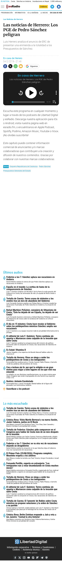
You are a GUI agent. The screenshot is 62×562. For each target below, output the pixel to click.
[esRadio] (13, 6)
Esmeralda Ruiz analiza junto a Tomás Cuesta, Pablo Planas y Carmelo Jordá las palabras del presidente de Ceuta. (31, 360)
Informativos (20, 13)
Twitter (19, 557)
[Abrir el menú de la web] (3, 6)
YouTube (28, 557)
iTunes (46, 557)
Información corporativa (18, 547)
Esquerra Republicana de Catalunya (24, 166)
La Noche (44, 13)
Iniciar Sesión (59, 7)
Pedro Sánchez (45, 166)
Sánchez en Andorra (24, 1)
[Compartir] (5, 66)
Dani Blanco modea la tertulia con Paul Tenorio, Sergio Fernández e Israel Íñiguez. (32, 456)
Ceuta (13, 1)
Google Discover (33, 557)
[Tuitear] (10, 66)
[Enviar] (16, 66)
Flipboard (37, 557)
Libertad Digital (31, 541)
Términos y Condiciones (43, 547)
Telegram (42, 557)
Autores (45, 549)
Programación (7, 13)
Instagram (24, 557)
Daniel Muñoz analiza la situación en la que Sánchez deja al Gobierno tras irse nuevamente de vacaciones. (32, 446)
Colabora (43, 6)
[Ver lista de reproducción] (54, 102)
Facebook (15, 557)
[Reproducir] (31, 92)
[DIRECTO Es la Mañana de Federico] (52, 7)
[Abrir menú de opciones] (56, 93)
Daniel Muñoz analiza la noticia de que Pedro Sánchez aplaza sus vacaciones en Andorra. (30, 280)
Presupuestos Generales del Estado (17, 171)
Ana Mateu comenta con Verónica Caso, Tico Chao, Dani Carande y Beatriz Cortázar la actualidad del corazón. (32, 423)
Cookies (16, 549)
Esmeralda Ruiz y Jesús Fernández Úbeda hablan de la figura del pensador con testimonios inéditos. (29, 383)
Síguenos (34, 66)
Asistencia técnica (31, 549)
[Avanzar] (41, 92)
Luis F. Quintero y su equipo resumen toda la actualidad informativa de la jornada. (32, 328)
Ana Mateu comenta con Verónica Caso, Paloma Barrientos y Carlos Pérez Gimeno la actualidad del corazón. (31, 518)
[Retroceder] (20, 92)
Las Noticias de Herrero (13, 19)
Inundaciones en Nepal (40, 1)
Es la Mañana (33, 13)
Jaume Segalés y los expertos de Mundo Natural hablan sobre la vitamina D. (29, 352)
